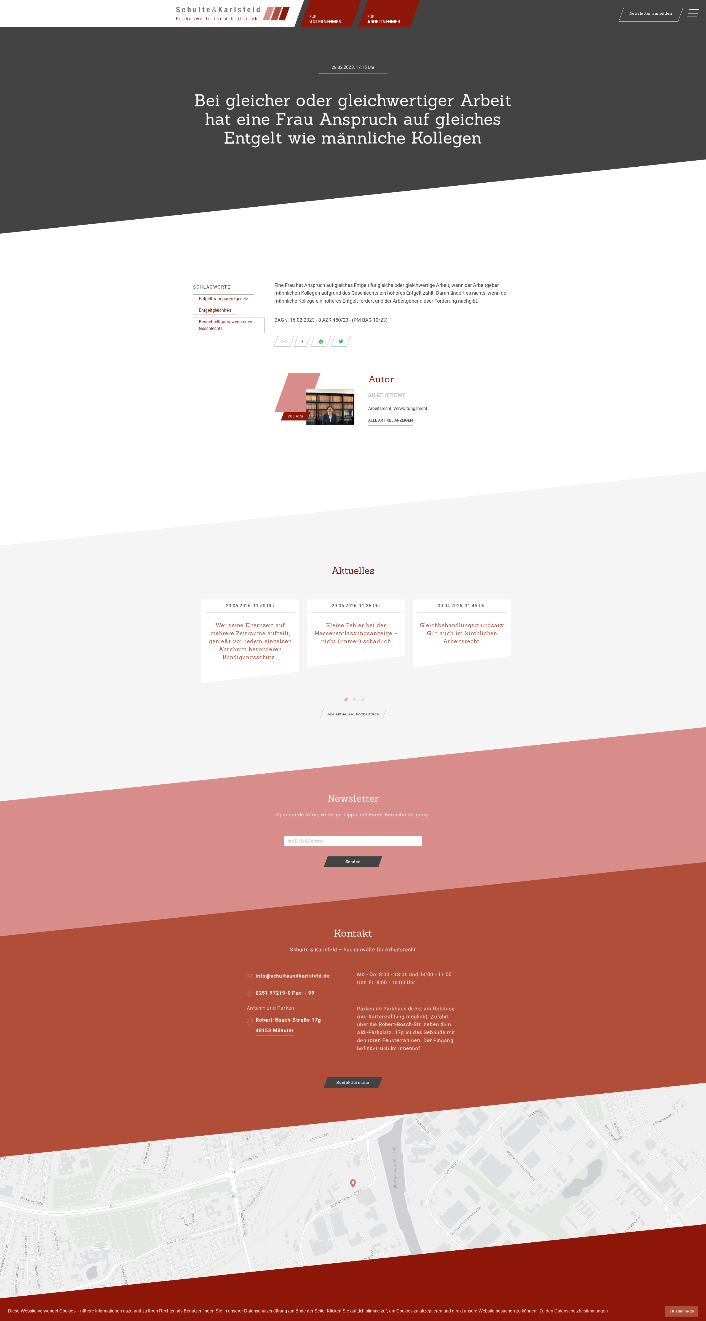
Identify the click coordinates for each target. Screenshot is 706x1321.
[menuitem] (330, 13)
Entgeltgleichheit (215, 310)
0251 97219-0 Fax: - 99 (285, 993)
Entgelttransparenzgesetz (223, 298)
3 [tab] (364, 698)
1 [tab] (347, 698)
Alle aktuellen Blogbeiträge (353, 714)
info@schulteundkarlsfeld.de (293, 976)
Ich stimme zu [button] (681, 1311)
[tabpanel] (250, 641)
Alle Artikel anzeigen (390, 420)
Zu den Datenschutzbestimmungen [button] (573, 1311)
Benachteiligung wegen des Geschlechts (225, 325)
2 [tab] (356, 698)
